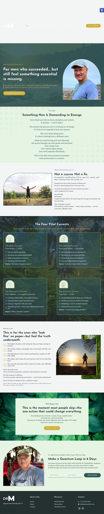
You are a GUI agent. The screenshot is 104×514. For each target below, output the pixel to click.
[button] (102, 10)
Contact (66, 25)
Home (27, 25)
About (34, 25)
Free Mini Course (56, 25)
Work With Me (43, 25)
